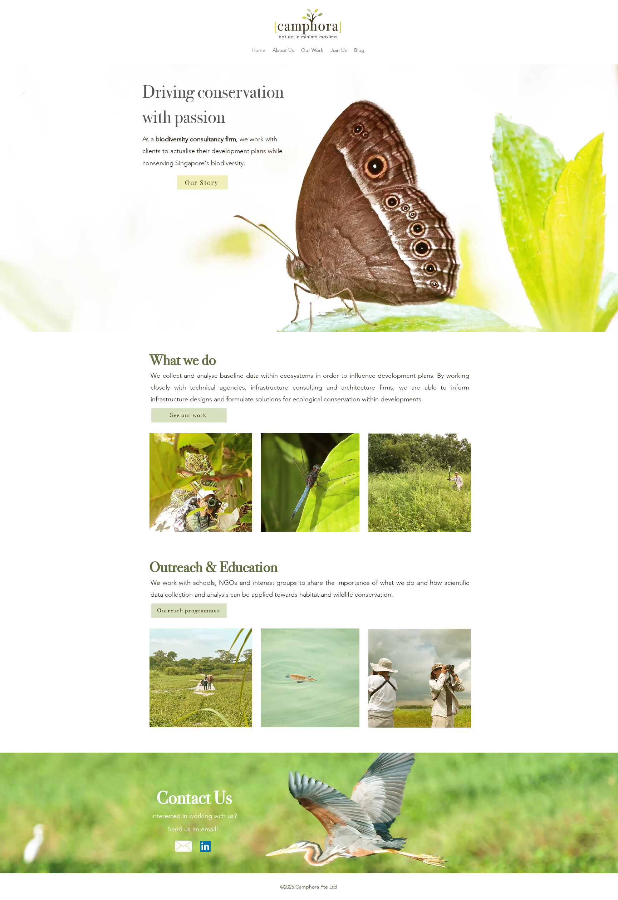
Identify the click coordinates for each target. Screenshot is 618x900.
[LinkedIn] (205, 846)
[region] (200, 482)
